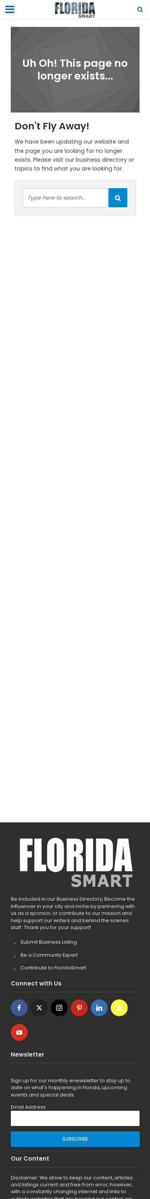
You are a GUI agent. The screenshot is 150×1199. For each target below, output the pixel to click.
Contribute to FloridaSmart (53, 967)
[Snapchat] (119, 1007)
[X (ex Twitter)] (39, 1007)
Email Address (28, 1107)
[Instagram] (59, 1007)
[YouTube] (19, 1032)
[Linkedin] (99, 1007)
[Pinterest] (79, 1007)
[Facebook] (19, 1007)
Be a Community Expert (49, 955)
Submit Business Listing (48, 942)
